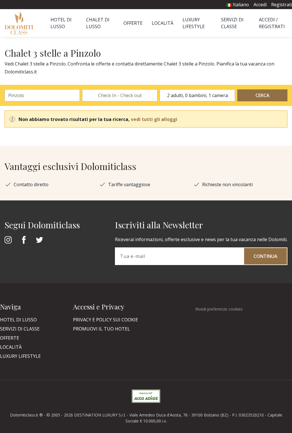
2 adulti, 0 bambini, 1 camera (197, 95)
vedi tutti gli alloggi (154, 119)
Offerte (133, 23)
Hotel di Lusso (18, 320)
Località (162, 23)
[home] (21, 23)
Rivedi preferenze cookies (219, 309)
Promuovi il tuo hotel (101, 329)
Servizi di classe (20, 329)
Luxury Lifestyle (20, 356)
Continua (265, 256)
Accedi (260, 4)
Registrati (281, 4)
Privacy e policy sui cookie (105, 320)
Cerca (262, 95)
